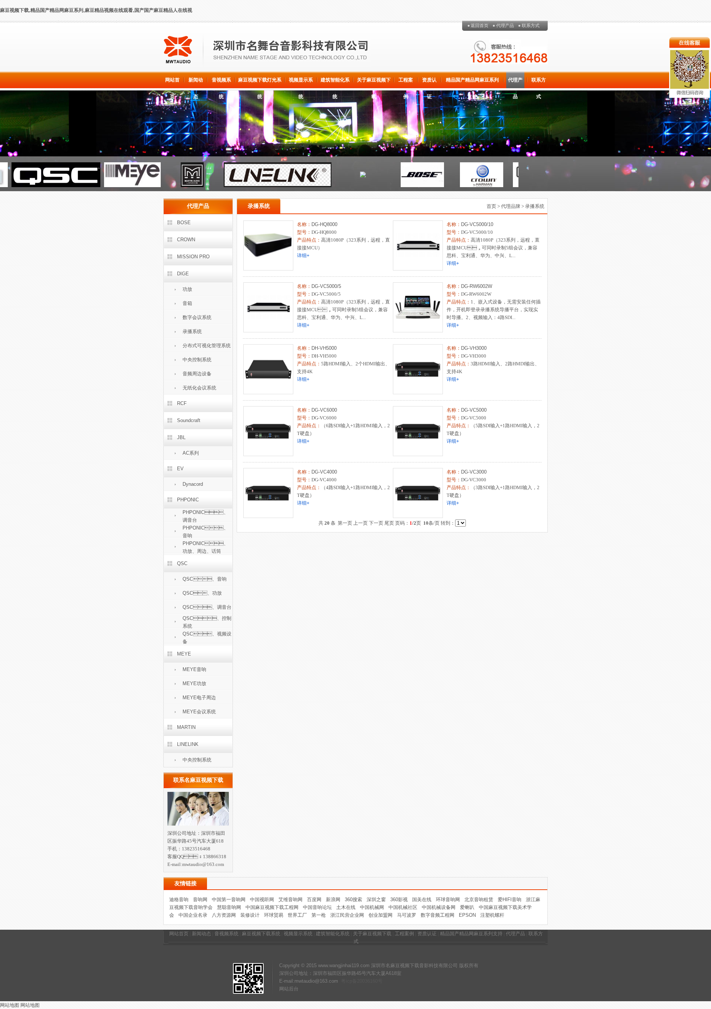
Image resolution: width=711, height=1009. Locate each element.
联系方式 (531, 25)
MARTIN (186, 727)
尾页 (389, 523)
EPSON (467, 915)
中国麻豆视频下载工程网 (272, 907)
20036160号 (370, 981)
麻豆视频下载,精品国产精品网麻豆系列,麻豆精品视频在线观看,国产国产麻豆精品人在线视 (96, 10)
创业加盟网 (380, 915)
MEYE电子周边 (199, 697)
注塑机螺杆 (492, 915)
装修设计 (250, 915)
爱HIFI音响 (509, 899)
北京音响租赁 (478, 899)
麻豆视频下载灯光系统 (259, 82)
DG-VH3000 (474, 348)
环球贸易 (273, 915)
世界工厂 (297, 915)
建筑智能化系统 (335, 82)
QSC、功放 (202, 593)
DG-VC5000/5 (326, 286)
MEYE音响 (194, 669)
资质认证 (429, 82)
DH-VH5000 (324, 348)
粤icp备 (349, 981)
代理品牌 (510, 206)
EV (180, 468)
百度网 (314, 899)
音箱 (187, 303)
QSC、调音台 (207, 607)
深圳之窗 (376, 899)
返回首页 (479, 25)
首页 (491, 206)
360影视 (399, 899)
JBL (181, 437)
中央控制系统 (197, 359)
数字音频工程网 (437, 915)
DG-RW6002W (476, 286)
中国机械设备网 (438, 907)
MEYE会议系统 (199, 711)
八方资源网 (224, 915)
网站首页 (172, 82)
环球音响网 (448, 899)
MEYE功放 (194, 683)
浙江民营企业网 (347, 915)
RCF (182, 403)
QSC (182, 563)
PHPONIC (188, 499)
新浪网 (333, 899)
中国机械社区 (402, 907)
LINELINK (187, 744)
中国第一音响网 (229, 899)
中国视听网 (262, 899)
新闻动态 (195, 82)
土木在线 (346, 907)
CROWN (186, 239)
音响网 (200, 899)
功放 (187, 289)
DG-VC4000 (324, 472)
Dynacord (193, 484)
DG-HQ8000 (324, 224)
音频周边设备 (197, 373)
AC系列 (191, 453)
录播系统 (192, 331)
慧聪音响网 (229, 907)
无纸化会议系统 (199, 388)
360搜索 (353, 899)
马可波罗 (406, 915)
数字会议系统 (197, 317)
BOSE (184, 222)
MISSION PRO (193, 256)
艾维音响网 (290, 899)
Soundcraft (188, 420)
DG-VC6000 (324, 410)
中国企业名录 (192, 915)
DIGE (183, 273)
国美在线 (421, 899)
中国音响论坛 (317, 907)
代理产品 (505, 25)
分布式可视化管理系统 (207, 345)
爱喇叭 (467, 907)
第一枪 (318, 915)
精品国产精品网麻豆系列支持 (472, 82)
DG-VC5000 (474, 410)
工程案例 (405, 82)
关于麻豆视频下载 (374, 82)
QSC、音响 (205, 579)
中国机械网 (372, 907)
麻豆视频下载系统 (261, 933)
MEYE (184, 654)
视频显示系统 (301, 82)
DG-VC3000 (474, 472)
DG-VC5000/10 (477, 224)
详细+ (303, 255)
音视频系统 (221, 82)
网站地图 (9, 1005)
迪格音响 (178, 899)
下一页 (376, 523)
